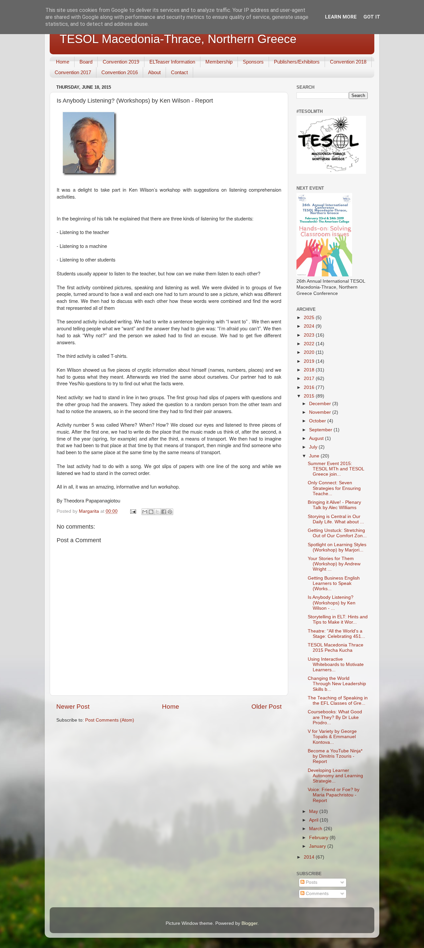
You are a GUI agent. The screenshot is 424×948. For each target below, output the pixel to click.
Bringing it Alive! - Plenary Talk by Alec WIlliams (334, 505)
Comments (316, 893)
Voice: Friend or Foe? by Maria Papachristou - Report (333, 795)
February (319, 837)
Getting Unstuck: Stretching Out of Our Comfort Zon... (337, 533)
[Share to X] (157, 511)
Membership (219, 62)
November (320, 412)
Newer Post (72, 706)
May (314, 811)
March (316, 828)
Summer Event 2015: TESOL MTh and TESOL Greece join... (336, 469)
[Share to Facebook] (163, 511)
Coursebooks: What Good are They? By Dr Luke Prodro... (335, 717)
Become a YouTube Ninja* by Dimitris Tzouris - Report (335, 756)
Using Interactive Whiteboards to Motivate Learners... (336, 664)
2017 (310, 378)
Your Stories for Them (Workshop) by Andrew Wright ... (334, 564)
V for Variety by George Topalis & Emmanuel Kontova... (332, 736)
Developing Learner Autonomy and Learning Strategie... (335, 775)
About (154, 72)
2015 (310, 396)
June (315, 455)
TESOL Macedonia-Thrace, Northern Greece (178, 39)
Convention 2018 (348, 62)
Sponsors (253, 62)
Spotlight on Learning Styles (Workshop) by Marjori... (337, 547)
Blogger (249, 923)
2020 (310, 352)
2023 (310, 335)
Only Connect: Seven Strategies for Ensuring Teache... (334, 488)
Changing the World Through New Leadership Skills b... (337, 683)
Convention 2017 (73, 72)
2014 (310, 857)
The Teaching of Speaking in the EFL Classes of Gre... (338, 700)
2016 (310, 387)
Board (86, 62)
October (318, 420)
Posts (310, 882)
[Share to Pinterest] (170, 511)
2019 (310, 361)
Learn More (341, 17)
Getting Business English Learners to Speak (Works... (334, 583)
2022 (310, 343)
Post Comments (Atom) (109, 720)
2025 (310, 317)
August (317, 438)
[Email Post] (132, 511)
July (314, 447)
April (314, 820)
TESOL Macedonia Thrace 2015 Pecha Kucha (335, 647)
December (320, 403)
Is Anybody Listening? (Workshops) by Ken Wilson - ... (331, 602)
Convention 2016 (119, 72)
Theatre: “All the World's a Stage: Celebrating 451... (336, 634)
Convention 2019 (121, 62)
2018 (310, 369)
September (321, 429)
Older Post (266, 706)
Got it (371, 17)
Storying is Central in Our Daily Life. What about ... (336, 519)
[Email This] (144, 511)
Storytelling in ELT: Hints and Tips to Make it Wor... (338, 619)
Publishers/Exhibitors (297, 62)
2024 (310, 326)
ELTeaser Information (172, 62)
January (318, 846)
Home (62, 62)
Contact (179, 72)
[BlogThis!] (151, 511)
